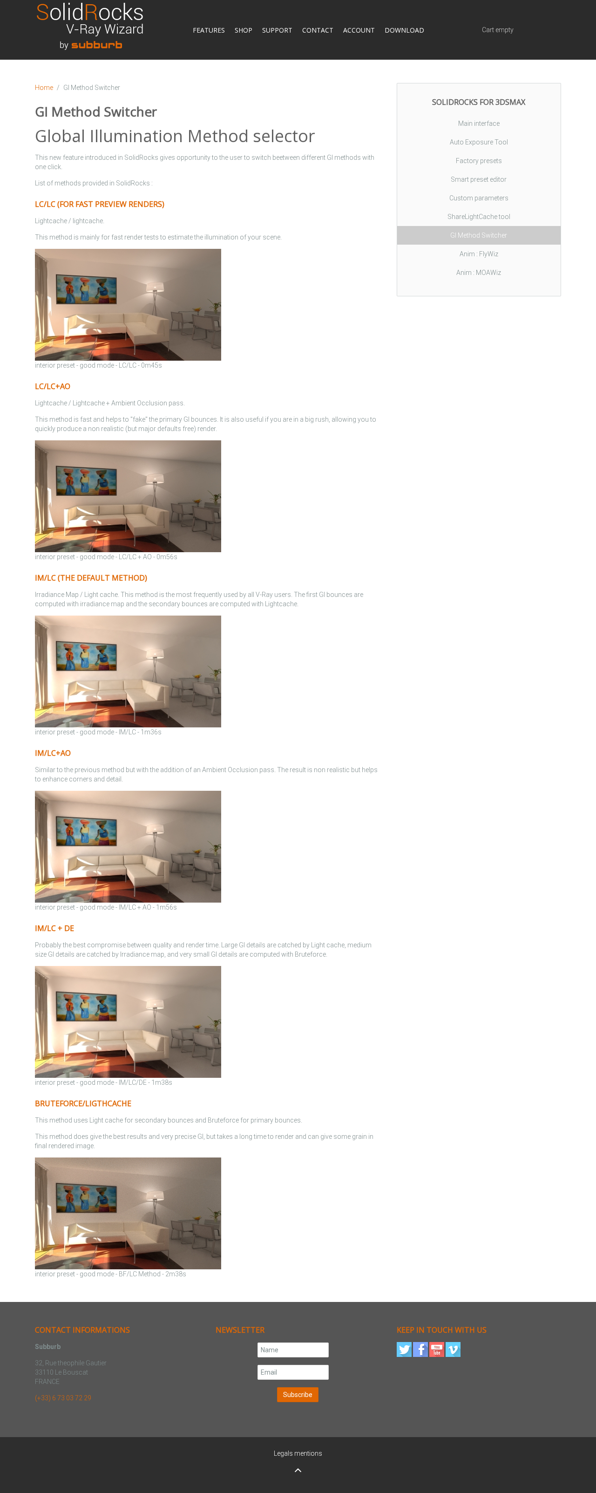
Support (279, 30)
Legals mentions (298, 1453)
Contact (324, 30)
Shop (241, 30)
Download (420, 30)
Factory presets (479, 160)
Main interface (479, 123)
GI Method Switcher (478, 235)
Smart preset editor (479, 179)
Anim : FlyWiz (479, 254)
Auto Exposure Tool (479, 142)
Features (202, 30)
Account (370, 30)
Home (44, 87)
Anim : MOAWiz (478, 272)
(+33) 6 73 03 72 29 (63, 1398)
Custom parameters (478, 198)
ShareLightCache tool (478, 216)
